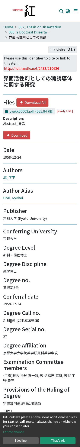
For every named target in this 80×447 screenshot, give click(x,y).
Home (8, 26)
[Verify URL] (65, 111)
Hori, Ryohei (13, 197)
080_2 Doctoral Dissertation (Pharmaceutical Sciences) (30, 32)
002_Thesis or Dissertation (40, 26)
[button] (67, 10)
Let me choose (13, 432)
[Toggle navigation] (75, 11)
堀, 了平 (9, 177)
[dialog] (40, 430)
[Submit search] (61, 11)
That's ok (58, 440)
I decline (21, 440)
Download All (35, 102)
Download (19, 135)
